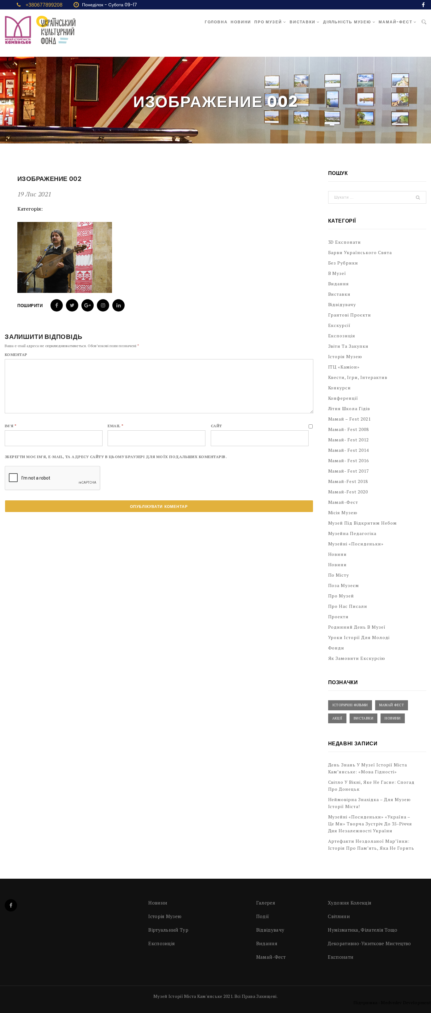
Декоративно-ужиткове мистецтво (369, 943)
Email (115, 425)
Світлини (339, 916)
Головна (216, 22)
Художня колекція (349, 902)
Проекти (338, 617)
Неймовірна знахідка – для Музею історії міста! (369, 802)
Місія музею (343, 512)
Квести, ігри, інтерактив (358, 377)
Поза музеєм (343, 585)
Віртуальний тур (168, 930)
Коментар (16, 354)
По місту (338, 575)
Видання (338, 284)
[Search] (424, 22)
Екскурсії (339, 325)
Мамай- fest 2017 (348, 471)
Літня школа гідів (349, 408)
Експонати (340, 957)
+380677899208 (44, 5)
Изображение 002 (49, 178)
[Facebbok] (11, 905)
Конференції (343, 398)
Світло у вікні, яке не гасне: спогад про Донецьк (371, 785)
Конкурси (339, 388)
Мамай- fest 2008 (348, 429)
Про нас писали (348, 606)
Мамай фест (391, 705)
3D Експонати (344, 242)
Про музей (341, 596)
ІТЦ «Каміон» (344, 367)
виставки (364, 718)
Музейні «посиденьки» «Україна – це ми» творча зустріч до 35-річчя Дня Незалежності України (370, 824)
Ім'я (11, 425)
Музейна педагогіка (352, 533)
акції (337, 718)
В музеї (337, 273)
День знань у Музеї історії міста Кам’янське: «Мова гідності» (367, 768)
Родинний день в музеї (357, 627)
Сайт (216, 425)
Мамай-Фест (396, 22)
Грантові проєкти (349, 315)
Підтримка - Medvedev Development (392, 1002)
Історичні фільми (350, 705)
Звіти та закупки (348, 346)
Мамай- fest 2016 (348, 460)
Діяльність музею (348, 22)
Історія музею (345, 356)
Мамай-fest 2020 (348, 492)
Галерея (265, 902)
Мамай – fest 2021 (349, 419)
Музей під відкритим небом (362, 523)
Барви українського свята (360, 252)
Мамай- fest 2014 (348, 450)
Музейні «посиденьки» (356, 544)
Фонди (336, 648)
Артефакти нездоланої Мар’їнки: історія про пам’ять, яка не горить (371, 844)
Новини (241, 22)
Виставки (303, 22)
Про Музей (268, 22)
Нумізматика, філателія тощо (362, 930)
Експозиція (342, 336)
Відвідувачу (342, 304)
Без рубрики (343, 263)
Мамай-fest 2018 (348, 481)
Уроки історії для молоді (359, 637)
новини (337, 565)
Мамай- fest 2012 (348, 440)
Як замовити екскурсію (357, 658)
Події (262, 916)
